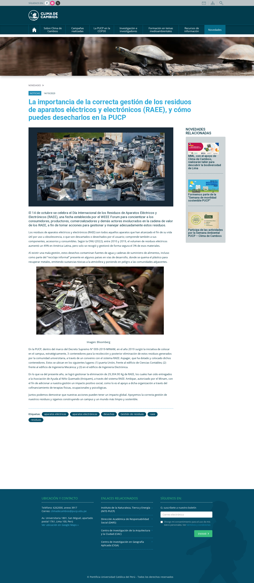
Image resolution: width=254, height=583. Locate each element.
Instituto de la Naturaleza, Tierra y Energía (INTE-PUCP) (125, 509)
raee (152, 414)
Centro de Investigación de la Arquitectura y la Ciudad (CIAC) (125, 532)
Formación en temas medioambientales (161, 29)
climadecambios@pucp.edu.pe (69, 511)
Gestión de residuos (132, 414)
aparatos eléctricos (55, 414)
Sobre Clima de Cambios (53, 29)
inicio (34, 29)
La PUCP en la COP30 (102, 29)
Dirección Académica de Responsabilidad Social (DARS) (125, 520)
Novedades (215, 29)
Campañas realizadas (77, 29)
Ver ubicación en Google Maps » (60, 525)
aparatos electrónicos (84, 414)
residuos (36, 419)
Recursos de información (191, 29)
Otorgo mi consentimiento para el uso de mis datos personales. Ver (187, 523)
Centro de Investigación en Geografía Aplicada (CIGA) (122, 543)
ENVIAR (202, 533)
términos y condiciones (198, 524)
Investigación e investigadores (128, 29)
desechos (109, 414)
